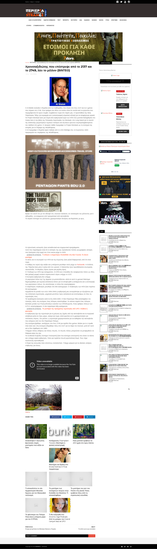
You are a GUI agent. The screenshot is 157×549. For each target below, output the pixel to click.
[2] (113, 171)
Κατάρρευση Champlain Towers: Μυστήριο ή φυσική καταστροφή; (59, 443)
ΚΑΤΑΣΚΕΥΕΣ (50, 25)
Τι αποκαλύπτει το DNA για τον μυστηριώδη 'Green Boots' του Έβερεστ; (120, 246)
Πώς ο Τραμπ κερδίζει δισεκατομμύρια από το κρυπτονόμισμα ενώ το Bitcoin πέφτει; (120, 346)
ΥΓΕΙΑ (107, 20)
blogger (91, 535)
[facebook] (117, 2)
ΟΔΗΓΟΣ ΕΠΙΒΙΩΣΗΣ (49, 20)
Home (27, 2)
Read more (116, 242)
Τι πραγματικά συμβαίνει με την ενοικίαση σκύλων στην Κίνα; (118, 365)
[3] (115, 171)
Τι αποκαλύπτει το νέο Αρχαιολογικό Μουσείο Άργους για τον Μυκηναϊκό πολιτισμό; (35, 491)
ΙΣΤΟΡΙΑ (28, 25)
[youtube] (125, 2)
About (32, 2)
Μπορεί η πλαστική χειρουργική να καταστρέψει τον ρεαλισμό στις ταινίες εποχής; (119, 237)
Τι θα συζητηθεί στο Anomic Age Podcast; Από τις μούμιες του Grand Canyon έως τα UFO (59, 518)
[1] (112, 171)
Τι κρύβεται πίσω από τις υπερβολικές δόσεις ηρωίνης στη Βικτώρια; (120, 295)
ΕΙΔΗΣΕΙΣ (87, 20)
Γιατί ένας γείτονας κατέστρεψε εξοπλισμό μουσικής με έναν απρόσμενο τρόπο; (118, 356)
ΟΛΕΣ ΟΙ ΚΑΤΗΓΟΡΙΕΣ (35, 20)
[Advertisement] (39, 231)
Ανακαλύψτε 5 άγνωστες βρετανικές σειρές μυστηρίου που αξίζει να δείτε (34, 444)
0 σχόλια (111, 243)
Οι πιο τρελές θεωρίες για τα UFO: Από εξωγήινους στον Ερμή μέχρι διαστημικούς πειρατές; (120, 326)
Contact (37, 2)
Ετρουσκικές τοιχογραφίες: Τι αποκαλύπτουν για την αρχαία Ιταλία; (118, 376)
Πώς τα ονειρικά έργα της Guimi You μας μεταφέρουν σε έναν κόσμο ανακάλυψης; (120, 267)
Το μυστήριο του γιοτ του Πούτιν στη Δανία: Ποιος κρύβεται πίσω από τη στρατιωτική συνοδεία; (80, 491)
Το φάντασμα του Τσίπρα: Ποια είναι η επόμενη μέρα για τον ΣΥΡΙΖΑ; (35, 517)
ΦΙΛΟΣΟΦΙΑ (123, 20)
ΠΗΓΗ (27, 412)
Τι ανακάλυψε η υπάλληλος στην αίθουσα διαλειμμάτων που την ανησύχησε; (118, 257)
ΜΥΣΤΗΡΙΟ (74, 20)
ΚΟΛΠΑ (101, 20)
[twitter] (121, 2)
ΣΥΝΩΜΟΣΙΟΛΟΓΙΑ (38, 25)
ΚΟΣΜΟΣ (94, 20)
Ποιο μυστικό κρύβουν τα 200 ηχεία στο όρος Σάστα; (83, 442)
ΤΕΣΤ (59, 20)
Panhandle (81, 265)
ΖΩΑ (80, 20)
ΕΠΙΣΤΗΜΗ (114, 20)
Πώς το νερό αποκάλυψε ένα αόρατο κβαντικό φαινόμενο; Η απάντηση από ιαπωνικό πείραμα (120, 286)
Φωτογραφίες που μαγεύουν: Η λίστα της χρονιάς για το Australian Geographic (120, 335)
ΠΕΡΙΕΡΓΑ (66, 20)
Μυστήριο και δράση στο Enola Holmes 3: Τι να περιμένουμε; (58, 466)
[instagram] (129, 2)
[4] (117, 171)
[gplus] (131, 546)
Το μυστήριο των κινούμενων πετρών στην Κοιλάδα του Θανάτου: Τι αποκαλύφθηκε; (59, 491)
